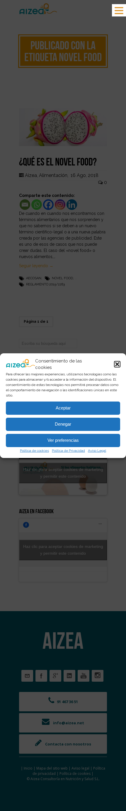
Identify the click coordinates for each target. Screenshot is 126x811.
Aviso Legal (97, 451)
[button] (117, 364)
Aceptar (63, 407)
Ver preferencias (63, 440)
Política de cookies (34, 451)
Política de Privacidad (68, 451)
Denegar (63, 424)
